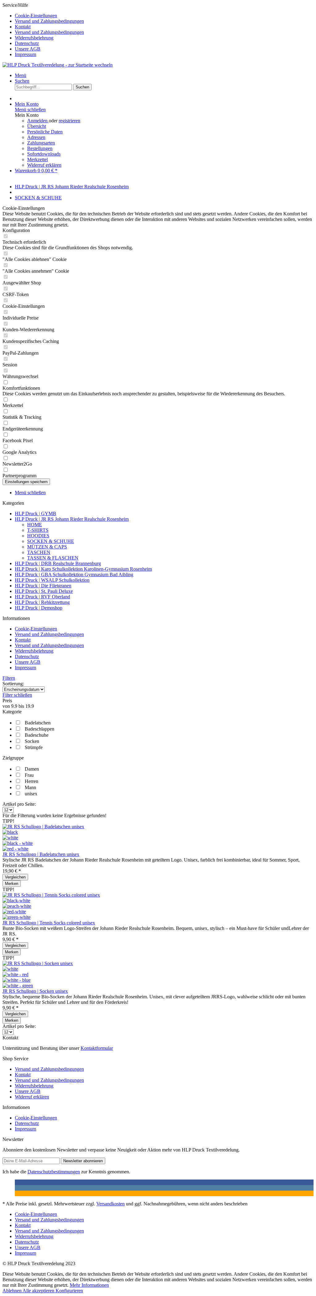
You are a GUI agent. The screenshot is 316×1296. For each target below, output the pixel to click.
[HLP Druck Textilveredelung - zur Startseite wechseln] (57, 64)
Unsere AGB (27, 48)
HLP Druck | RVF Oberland (42, 596)
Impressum (25, 54)
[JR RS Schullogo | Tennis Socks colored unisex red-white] (14, 911)
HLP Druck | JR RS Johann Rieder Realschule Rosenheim (72, 519)
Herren (31, 781)
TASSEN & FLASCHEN (52, 557)
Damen (32, 769)
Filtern (8, 678)
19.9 (29, 706)
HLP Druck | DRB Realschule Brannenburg (58, 563)
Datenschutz (27, 43)
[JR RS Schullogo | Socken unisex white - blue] (16, 980)
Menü (20, 75)
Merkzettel (37, 159)
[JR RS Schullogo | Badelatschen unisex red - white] (15, 848)
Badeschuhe (36, 735)
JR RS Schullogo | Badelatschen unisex (40, 854)
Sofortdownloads (43, 154)
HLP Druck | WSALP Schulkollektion (52, 580)
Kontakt (23, 26)
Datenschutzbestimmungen (53, 1171)
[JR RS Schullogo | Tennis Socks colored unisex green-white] (16, 917)
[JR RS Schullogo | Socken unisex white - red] (15, 974)
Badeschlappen (39, 729)
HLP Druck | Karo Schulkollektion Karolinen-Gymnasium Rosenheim (83, 569)
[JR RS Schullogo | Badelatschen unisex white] (10, 837)
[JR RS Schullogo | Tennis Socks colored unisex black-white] (16, 900)
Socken (32, 741)
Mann (30, 787)
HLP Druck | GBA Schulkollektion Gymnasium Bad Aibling (74, 574)
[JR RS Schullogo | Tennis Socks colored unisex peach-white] (16, 906)
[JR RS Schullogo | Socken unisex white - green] (17, 985)
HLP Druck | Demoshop (38, 607)
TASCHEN (38, 552)
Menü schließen (30, 109)
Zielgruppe (13, 757)
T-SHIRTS (37, 530)
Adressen (36, 137)
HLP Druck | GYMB (35, 513)
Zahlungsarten (41, 142)
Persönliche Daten (45, 131)
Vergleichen (15, 877)
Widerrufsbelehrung (34, 37)
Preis (7, 700)
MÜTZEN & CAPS (47, 546)
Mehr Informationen (89, 1285)
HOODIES (38, 535)
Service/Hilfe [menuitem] (43, 29)
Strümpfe (34, 747)
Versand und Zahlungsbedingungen (49, 21)
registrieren (69, 120)
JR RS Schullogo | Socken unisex (35, 991)
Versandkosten (110, 1203)
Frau (29, 775)
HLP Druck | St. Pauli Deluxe (44, 591)
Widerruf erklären (44, 165)
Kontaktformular (97, 1048)
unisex (31, 793)
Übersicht (36, 126)
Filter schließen (17, 695)
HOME (34, 524)
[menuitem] (164, 15)
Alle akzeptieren (39, 1290)
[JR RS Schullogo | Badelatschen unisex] (43, 826)
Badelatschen (38, 722)
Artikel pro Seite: (19, 804)
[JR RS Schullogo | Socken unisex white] (10, 969)
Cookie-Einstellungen (36, 15)
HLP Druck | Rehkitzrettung (42, 602)
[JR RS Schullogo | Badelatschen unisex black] (10, 832)
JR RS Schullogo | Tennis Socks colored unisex (48, 922)
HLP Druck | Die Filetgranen (43, 585)
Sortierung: (13, 683)
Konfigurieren (69, 1290)
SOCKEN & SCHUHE (50, 541)
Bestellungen (39, 148)
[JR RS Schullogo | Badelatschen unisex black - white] (17, 843)
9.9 (15, 706)
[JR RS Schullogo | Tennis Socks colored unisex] (51, 895)
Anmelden (38, 120)
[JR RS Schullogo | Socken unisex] (37, 963)
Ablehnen (12, 1290)
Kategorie (12, 711)
